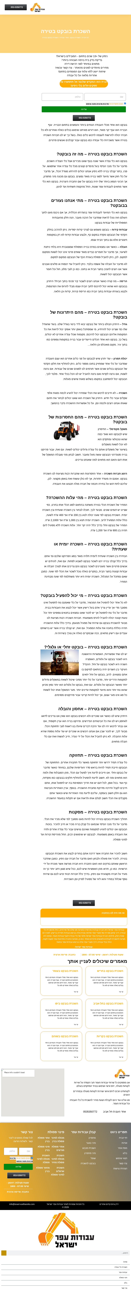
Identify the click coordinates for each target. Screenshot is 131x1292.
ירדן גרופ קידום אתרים (109, 1204)
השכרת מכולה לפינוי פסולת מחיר (57, 1159)
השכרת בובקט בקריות (110, 1036)
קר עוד (121, 992)
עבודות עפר (123, 1272)
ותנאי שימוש (91, 104)
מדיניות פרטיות (102, 104)
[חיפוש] (3, 1253)
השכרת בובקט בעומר (65, 970)
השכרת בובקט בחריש (110, 970)
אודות (125, 1262)
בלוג (125, 1283)
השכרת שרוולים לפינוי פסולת (57, 1171)
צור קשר (124, 1288)
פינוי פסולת (123, 1278)
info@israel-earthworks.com (22, 1204)
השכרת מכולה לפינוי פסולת (43, 1159)
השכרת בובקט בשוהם (65, 1036)
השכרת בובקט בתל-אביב (108, 1003)
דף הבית (85, 38)
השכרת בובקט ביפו (66, 1003)
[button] (44, 913)
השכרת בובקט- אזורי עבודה (70, 38)
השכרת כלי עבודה (120, 1267)
